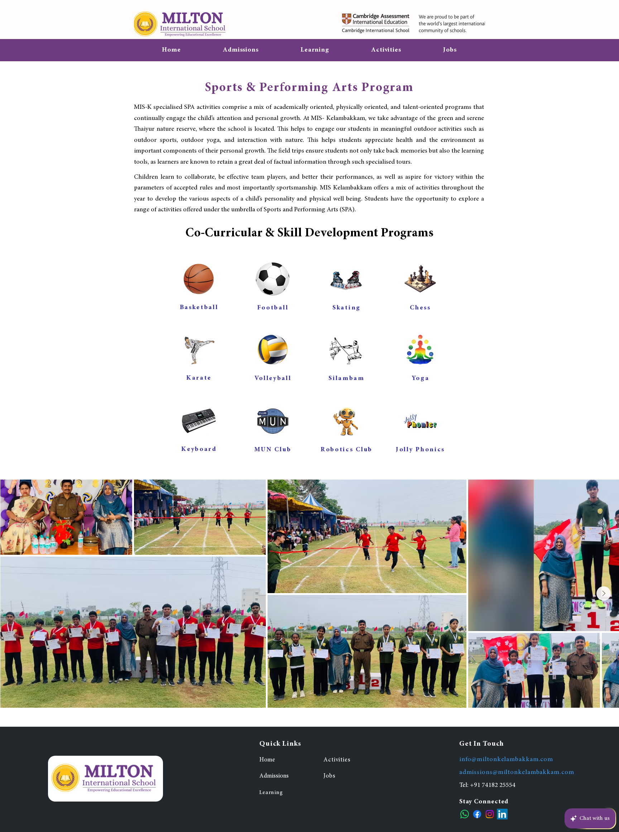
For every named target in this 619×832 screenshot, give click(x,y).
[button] (314, 50)
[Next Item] (603, 593)
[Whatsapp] (464, 814)
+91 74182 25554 (492, 785)
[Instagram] (489, 814)
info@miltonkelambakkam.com (506, 759)
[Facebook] (477, 814)
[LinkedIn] (502, 814)
